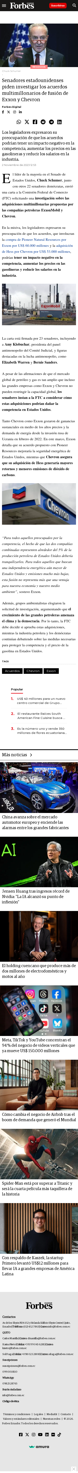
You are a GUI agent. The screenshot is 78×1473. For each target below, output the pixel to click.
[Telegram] (51, 122)
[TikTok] (59, 1435)
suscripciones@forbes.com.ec (18, 1366)
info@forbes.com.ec (59, 1326)
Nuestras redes (51, 1419)
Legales (38, 1414)
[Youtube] (40, 1435)
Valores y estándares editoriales (21, 1419)
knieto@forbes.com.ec (14, 1348)
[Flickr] (53, 1435)
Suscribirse (58, 5)
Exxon (51, 671)
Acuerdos (12, 671)
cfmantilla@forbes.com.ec (41, 1338)
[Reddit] (43, 122)
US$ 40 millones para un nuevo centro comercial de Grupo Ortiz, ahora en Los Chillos (41, 701)
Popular (17, 689)
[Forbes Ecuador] (22, 6)
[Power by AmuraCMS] (39, 1446)
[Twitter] (26, 122)
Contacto (66, 1414)
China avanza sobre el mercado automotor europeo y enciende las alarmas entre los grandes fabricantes (35, 822)
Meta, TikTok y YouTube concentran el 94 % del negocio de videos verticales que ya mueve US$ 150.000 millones (38, 1045)
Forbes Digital (11, 106)
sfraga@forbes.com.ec (61, 1354)
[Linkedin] (59, 122)
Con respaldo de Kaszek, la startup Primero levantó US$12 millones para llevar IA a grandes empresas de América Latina (38, 1266)
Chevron (33, 671)
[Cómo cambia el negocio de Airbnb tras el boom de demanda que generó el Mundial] (39, 1085)
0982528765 (9, 1383)
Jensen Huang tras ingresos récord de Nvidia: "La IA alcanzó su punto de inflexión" (36, 896)
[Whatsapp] (19, 122)
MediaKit (52, 1414)
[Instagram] (33, 1435)
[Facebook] (35, 122)
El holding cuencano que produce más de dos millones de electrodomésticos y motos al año (39, 971)
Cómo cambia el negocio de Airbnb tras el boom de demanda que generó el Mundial (39, 1117)
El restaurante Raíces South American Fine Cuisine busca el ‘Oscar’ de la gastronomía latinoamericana (41, 716)
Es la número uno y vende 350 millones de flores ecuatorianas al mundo (41, 731)
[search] (74, 5)
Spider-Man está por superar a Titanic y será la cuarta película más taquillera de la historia (37, 1189)
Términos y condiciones (16, 1414)
